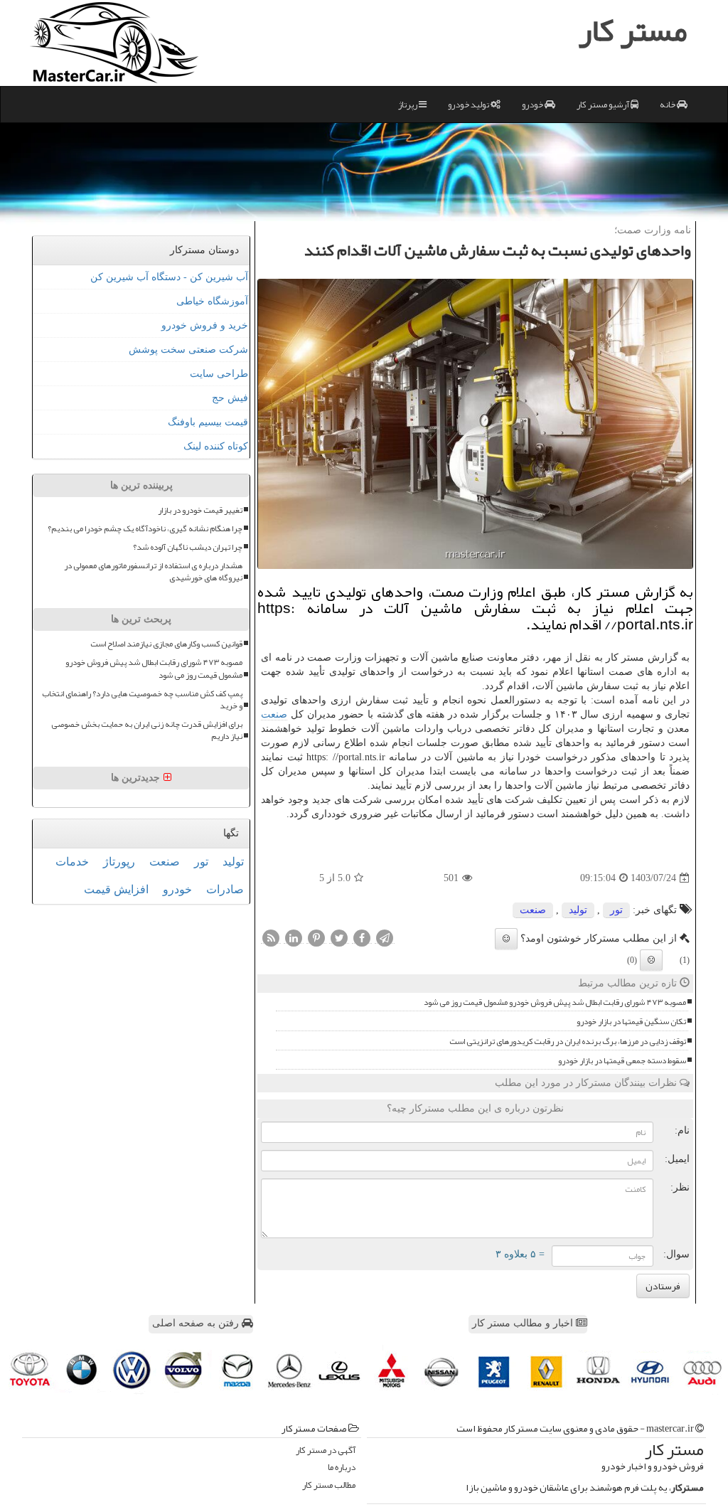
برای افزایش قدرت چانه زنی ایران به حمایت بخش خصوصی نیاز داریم (146, 730)
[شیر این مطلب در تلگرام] (385, 938)
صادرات (225, 889)
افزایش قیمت (116, 889)
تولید (578, 910)
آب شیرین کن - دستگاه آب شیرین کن (169, 277)
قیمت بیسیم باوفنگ (208, 422)
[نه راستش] (651, 960)
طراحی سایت (219, 373)
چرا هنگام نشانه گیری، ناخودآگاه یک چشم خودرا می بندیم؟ (145, 529)
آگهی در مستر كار (325, 1450)
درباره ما (341, 1467)
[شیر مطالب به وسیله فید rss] (271, 938)
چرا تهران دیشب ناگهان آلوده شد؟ (187, 547)
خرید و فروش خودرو (204, 325)
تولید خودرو (469, 104)
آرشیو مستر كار (604, 104)
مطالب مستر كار (328, 1485)
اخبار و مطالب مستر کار (524, 1323)
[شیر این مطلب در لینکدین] (294, 938)
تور (616, 910)
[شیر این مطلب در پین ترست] (316, 938)
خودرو (533, 104)
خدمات (72, 862)
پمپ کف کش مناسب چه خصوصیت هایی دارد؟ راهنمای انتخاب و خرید (142, 700)
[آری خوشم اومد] (506, 938)
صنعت (274, 714)
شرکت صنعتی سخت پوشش (188, 349)
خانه (668, 104)
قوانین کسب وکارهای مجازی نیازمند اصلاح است (166, 644)
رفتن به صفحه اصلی (197, 1323)
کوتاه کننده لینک (215, 446)
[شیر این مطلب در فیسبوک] (362, 938)
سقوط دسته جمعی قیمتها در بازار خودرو (622, 1061)
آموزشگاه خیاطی (212, 301)
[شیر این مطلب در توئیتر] (339, 938)
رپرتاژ (408, 104)
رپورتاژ (119, 862)
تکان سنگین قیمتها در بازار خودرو (631, 1021)
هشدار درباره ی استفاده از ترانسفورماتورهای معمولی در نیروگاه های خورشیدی (153, 572)
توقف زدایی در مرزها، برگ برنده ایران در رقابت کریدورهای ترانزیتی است (567, 1041)
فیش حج (230, 398)
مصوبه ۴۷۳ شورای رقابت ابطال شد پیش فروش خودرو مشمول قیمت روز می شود (555, 1002)
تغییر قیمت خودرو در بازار (200, 510)
